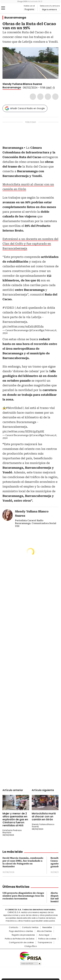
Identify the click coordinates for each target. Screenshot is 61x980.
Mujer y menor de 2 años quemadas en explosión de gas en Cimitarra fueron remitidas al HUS (15, 819)
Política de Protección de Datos (19, 938)
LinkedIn (48, 96)
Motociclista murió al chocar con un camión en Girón (44, 816)
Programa (29, 9)
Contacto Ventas (30, 927)
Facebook (33, 96)
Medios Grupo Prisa (30, 963)
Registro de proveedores (23, 935)
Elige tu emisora (49, 10)
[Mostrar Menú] (3, 8)
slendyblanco (48, 84)
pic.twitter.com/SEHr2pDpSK (23, 431)
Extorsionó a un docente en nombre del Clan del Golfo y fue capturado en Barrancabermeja (30, 243)
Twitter (40, 96)
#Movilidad (14, 408)
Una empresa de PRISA (30, 955)
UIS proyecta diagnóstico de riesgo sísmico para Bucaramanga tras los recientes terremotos (23, 896)
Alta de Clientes (44, 931)
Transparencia (45, 942)
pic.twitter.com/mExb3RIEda (23, 326)
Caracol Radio (15, 8)
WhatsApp (55, 96)
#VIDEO (8, 307)
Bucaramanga (15, 17)
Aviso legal (44, 935)
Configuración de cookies (21, 942)
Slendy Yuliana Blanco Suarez (22, 84)
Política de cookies (47, 938)
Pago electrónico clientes (21, 931)
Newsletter (47, 927)
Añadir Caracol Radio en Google (27, 108)
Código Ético (30, 946)
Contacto (13, 927)
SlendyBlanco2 (44, 84)
